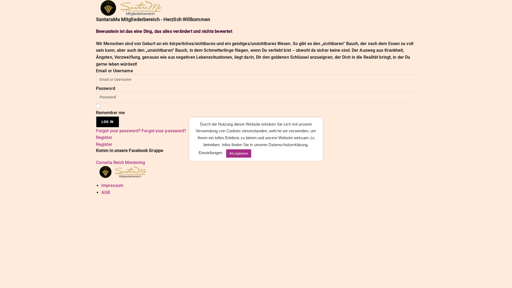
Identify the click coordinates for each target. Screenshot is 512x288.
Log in (108, 122)
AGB (105, 192)
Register (104, 137)
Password (105, 88)
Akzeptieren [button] (238, 153)
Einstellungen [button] (210, 152)
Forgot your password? (119, 130)
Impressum (112, 185)
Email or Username (114, 70)
